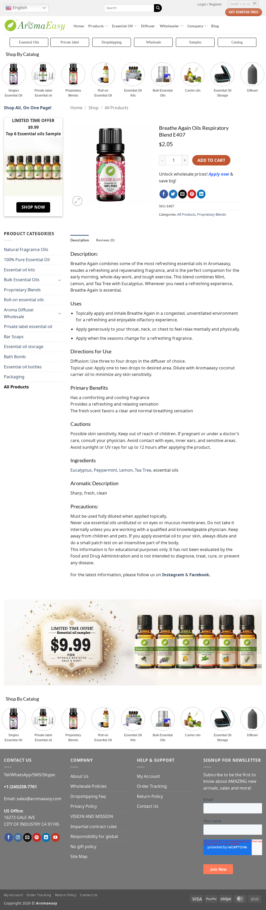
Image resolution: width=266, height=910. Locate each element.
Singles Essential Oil (13, 93)
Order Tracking (152, 786)
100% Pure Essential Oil (27, 259)
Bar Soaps (14, 336)
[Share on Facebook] (163, 194)
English (19, 7)
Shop (94, 108)
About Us (79, 776)
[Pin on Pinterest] (192, 194)
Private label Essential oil (43, 93)
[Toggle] (59, 280)
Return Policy (150, 796)
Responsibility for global (94, 836)
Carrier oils (193, 90)
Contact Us (147, 806)
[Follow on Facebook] (8, 837)
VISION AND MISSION (91, 816)
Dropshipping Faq (88, 796)
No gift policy (83, 846)
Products (96, 26)
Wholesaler (169, 26)
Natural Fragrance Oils (26, 249)
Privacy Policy (83, 806)
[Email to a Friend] (182, 194)
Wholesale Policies (88, 786)
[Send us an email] (27, 837)
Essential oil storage (23, 346)
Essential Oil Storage (222, 93)
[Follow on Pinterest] (36, 837)
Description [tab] (79, 240)
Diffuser (148, 26)
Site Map (79, 856)
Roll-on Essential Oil (103, 93)
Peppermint (105, 470)
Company (195, 26)
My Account (148, 776)
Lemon (126, 470)
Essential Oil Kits (133, 93)
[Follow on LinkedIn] (46, 837)
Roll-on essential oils (24, 300)
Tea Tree (143, 470)
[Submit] (158, 8)
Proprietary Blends (73, 93)
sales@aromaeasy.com (39, 799)
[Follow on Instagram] (18, 837)
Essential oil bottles (23, 367)
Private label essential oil (28, 326)
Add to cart (211, 160)
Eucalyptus (81, 470)
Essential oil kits (19, 270)
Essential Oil (122, 26)
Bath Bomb (15, 357)
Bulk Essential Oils (163, 93)
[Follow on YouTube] (55, 837)
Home (79, 26)
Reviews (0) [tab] (105, 240)
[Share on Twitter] (173, 194)
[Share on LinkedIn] (201, 194)
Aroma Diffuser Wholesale (19, 313)
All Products (16, 387)
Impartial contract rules (93, 826)
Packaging (14, 377)
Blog (215, 26)
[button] (209, 4)
